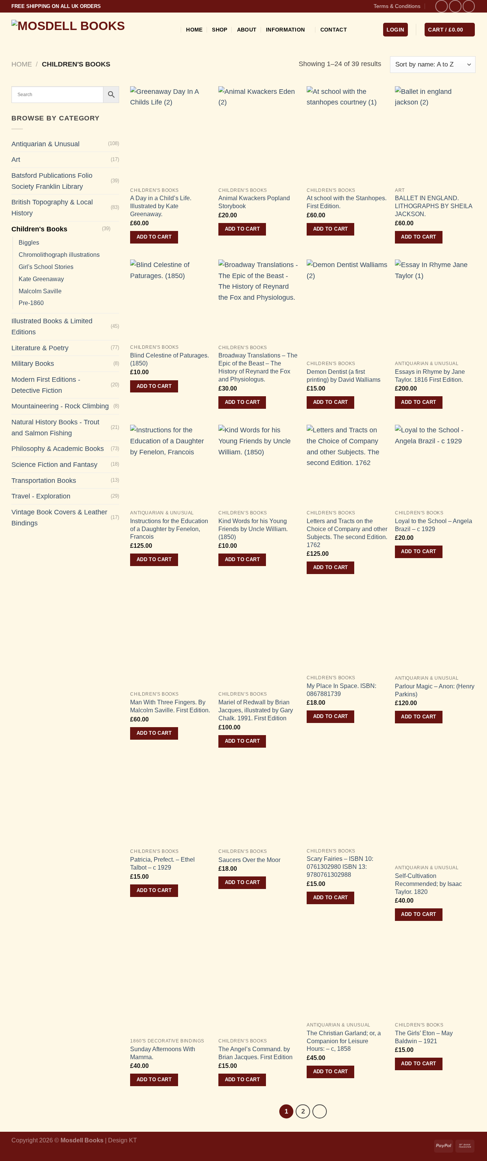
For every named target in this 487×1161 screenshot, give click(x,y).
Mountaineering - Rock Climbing (60, 406)
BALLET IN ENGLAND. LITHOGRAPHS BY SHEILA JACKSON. (433, 206)
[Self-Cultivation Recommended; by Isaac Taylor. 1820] (435, 812)
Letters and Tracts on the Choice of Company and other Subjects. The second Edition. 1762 (347, 532)
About (246, 30)
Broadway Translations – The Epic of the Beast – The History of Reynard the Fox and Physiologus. (258, 367)
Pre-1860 (31, 302)
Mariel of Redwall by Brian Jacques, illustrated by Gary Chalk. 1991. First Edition (255, 710)
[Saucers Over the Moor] (258, 804)
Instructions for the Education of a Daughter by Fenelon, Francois (169, 528)
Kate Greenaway (41, 278)
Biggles (29, 242)
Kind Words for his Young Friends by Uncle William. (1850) (253, 528)
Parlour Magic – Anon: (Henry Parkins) (434, 690)
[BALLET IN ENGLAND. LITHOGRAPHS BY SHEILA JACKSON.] (435, 134)
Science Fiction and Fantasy (54, 464)
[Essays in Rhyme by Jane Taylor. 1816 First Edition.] (435, 307)
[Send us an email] (455, 6)
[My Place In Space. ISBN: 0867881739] (347, 630)
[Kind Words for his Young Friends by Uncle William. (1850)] (258, 465)
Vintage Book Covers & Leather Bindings (59, 517)
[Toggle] (115, 229)
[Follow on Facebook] (441, 6)
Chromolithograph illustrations (59, 254)
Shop (219, 30)
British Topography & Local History (52, 207)
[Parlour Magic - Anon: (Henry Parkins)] (435, 630)
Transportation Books (43, 480)
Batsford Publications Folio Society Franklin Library (51, 181)
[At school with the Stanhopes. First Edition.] (347, 134)
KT (133, 1140)
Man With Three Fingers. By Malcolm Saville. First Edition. (170, 706)
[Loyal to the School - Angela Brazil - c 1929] (435, 465)
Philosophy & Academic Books (57, 448)
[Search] (173, 30)
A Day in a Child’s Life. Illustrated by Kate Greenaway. (160, 206)
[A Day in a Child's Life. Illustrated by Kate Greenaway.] (170, 134)
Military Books (32, 363)
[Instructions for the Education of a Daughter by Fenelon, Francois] (170, 465)
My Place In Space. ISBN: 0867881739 (341, 689)
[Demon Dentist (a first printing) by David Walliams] (347, 307)
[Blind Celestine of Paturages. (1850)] (170, 299)
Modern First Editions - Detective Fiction (45, 385)
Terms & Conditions (397, 6)
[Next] (319, 1111)
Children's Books (39, 229)
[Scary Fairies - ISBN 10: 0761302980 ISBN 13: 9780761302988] (347, 803)
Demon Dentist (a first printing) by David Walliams (343, 375)
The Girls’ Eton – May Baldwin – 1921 (424, 1037)
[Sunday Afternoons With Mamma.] (170, 985)
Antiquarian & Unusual (45, 144)
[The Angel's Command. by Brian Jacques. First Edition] (258, 985)
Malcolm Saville (40, 291)
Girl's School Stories (46, 266)
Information (285, 30)
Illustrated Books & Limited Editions (51, 326)
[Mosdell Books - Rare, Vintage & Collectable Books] (85, 29)
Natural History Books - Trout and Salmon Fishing (55, 427)
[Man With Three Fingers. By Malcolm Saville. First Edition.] (170, 638)
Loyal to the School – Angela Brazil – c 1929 (433, 524)
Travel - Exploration (40, 496)
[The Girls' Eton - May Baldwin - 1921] (435, 977)
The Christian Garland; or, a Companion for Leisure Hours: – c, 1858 (344, 1041)
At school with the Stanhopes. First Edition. (347, 202)
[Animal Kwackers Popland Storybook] (258, 134)
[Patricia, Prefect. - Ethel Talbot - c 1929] (170, 804)
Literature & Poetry (39, 348)
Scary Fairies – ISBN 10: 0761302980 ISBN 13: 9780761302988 (340, 866)
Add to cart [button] (154, 237)
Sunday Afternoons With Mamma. (162, 1053)
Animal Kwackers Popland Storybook (254, 202)
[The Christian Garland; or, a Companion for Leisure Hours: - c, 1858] (347, 977)
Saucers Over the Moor (249, 859)
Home (194, 30)
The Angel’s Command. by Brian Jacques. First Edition (255, 1053)
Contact (333, 30)
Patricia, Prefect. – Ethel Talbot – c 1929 (162, 863)
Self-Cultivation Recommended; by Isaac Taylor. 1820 (428, 883)
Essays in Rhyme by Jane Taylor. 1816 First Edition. (430, 375)
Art (15, 159)
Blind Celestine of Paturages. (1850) (169, 359)
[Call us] (469, 6)
